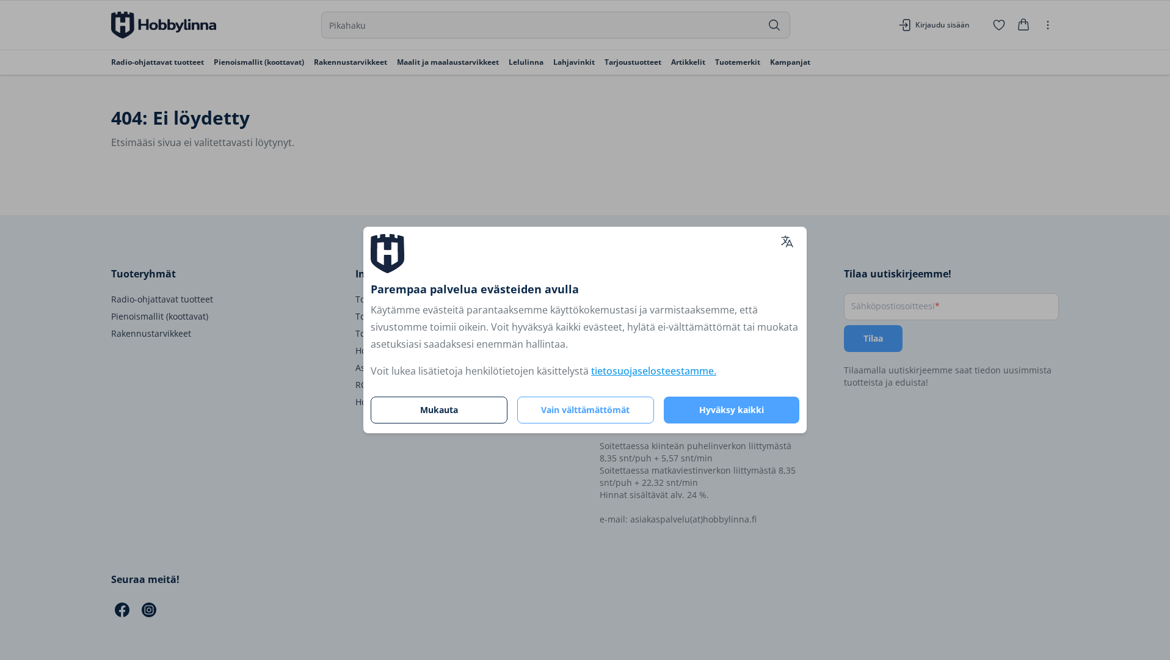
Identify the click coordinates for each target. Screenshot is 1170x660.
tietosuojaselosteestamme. (653, 371)
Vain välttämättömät (585, 410)
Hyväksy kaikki (731, 410)
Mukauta (439, 410)
